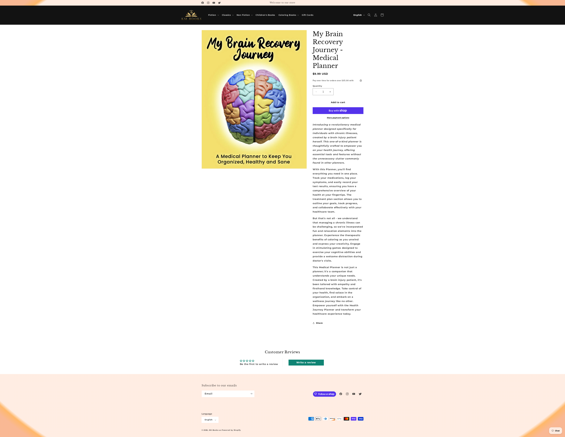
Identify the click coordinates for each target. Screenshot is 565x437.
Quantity (317, 86)
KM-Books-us (215, 430)
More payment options (338, 117)
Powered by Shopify (231, 430)
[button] (213, 15)
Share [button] (319, 323)
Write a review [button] (306, 362)
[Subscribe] (251, 393)
